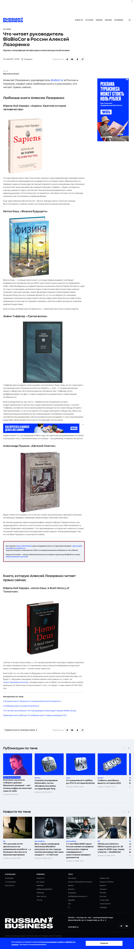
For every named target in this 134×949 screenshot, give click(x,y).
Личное (103, 889)
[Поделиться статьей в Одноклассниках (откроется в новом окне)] (77, 59)
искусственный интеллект (16, 682)
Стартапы (104, 900)
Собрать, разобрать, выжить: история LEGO (109, 781)
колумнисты (20, 548)
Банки (71, 885)
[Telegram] (121, 926)
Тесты (39, 900)
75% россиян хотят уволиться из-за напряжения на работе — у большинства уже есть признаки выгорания (17, 849)
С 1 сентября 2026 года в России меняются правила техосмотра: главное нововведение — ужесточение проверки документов (79, 850)
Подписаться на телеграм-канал (20, 730)
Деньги (103, 885)
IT (69, 907)
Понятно (104, 943)
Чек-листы (41, 896)
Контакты (9, 885)
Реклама (72, 878)
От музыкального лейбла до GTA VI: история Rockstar (80, 781)
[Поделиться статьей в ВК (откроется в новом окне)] (72, 59)
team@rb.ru (73, 927)
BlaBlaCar (57, 80)
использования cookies (53, 942)
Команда (9, 878)
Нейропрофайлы (44, 889)
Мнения (99, 20)
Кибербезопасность (77, 896)
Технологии (105, 904)
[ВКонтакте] (126, 926)
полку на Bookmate (24, 546)
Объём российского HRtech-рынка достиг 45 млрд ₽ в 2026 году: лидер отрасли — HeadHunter (111, 848)
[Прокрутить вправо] (128, 748)
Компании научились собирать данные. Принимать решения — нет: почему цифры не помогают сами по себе (17, 785)
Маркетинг (105, 878)
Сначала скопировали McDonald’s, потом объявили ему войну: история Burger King (46, 784)
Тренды (103, 907)
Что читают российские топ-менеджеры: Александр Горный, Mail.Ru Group (39, 711)
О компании (10, 882)
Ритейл (103, 893)
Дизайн (71, 900)
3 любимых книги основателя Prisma (21, 706)
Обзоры (108, 20)
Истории (89, 20)
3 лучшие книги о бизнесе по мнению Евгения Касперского (32, 701)
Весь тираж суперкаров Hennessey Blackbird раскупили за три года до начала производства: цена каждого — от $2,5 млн (49, 849)
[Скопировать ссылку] (82, 59)
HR (69, 904)
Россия (103, 896)
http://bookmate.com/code (17, 556)
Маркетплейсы (106, 882)
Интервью (118, 20)
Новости (79, 20)
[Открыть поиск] (129, 20)
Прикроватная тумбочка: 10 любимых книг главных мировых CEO (35, 715)
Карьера (72, 893)
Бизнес (71, 889)
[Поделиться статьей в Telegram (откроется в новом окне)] (67, 59)
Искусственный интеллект (80, 882)
